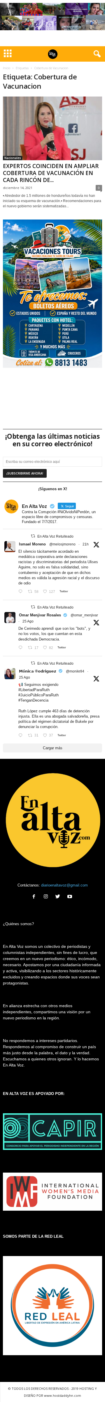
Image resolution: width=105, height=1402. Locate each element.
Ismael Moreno (32, 544)
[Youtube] (70, 897)
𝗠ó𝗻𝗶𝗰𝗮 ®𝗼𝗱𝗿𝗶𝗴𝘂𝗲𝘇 (37, 671)
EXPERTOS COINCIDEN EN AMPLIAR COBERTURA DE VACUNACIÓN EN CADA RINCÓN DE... (51, 173)
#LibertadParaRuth (34, 690)
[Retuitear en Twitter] (33, 536)
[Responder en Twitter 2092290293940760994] (22, 591)
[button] (96, 54)
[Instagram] (47, 897)
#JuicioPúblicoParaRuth (38, 695)
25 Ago (28, 621)
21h (86, 544)
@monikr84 (75, 671)
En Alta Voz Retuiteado (55, 536)
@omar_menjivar (84, 615)
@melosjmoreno (62, 544)
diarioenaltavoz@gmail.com (64, 885)
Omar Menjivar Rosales (40, 615)
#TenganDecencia (33, 700)
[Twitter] (59, 897)
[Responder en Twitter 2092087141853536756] (22, 648)
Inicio (6, 68)
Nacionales (12, 158)
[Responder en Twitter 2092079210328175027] (22, 735)
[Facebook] (35, 897)
